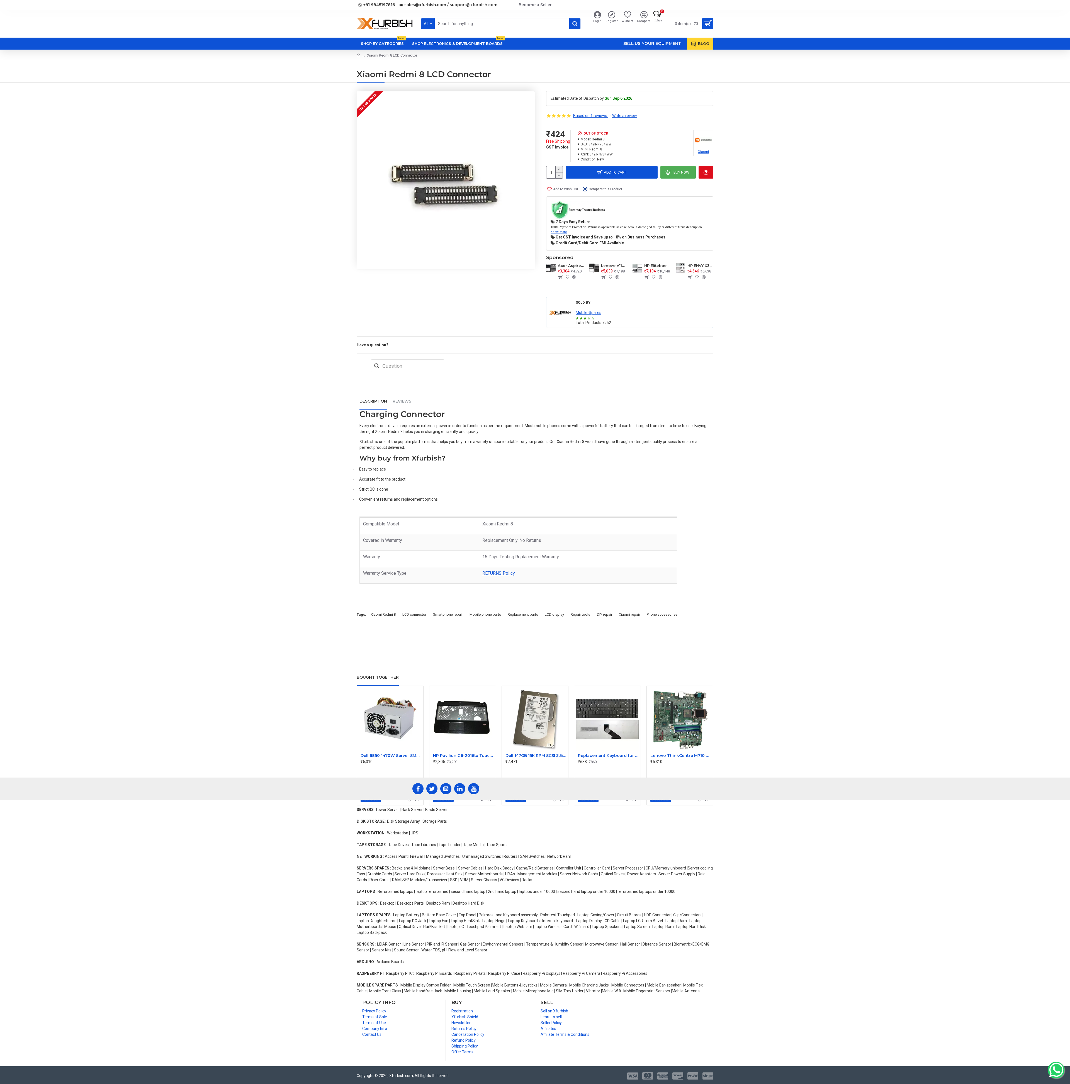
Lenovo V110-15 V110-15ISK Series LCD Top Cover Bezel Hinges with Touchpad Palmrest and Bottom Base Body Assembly (614, 265)
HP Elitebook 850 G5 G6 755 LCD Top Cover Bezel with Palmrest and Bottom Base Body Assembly (657, 265)
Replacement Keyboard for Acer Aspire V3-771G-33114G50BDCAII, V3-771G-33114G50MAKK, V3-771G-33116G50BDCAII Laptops (608, 755)
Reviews (402, 401)
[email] (377, 365)
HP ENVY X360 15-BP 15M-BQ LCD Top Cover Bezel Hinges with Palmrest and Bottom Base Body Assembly (700, 265)
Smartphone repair (448, 614)
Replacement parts (523, 614)
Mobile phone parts (485, 614)
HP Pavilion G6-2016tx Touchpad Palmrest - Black (463, 755)
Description (373, 401)
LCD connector (414, 614)
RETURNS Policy (498, 573)
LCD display (554, 614)
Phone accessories (662, 614)
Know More (559, 232)
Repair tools (580, 614)
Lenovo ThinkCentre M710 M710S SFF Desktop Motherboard (681, 755)
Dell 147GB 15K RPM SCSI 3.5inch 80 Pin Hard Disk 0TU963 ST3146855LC (536, 755)
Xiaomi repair (629, 614)
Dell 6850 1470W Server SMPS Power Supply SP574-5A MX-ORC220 (391, 755)
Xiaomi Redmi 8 (383, 614)
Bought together (378, 677)
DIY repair (604, 614)
